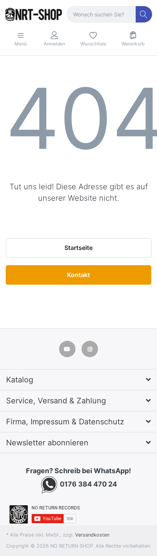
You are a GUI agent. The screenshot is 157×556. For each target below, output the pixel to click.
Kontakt (78, 275)
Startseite (78, 247)
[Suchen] (144, 14)
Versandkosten (92, 535)
